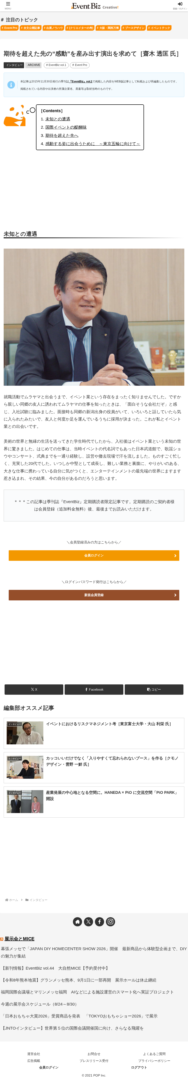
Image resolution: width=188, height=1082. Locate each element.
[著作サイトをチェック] (77, 921)
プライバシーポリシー (154, 1061)
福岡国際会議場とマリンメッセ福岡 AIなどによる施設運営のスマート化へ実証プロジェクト (87, 992)
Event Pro (81, 65)
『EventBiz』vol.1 (80, 81)
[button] (154, 689)
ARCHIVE (34, 65)
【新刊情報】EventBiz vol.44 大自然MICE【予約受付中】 (55, 968)
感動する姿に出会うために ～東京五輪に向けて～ (92, 143)
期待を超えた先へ (61, 135)
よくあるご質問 (154, 1054)
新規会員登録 (94, 595)
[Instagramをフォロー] (110, 921)
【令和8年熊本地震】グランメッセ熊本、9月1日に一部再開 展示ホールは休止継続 (78, 980)
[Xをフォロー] (88, 921)
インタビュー (14, 65)
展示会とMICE (19, 938)
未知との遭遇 (57, 119)
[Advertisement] (94, 190)
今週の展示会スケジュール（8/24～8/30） (40, 1004)
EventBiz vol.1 (57, 65)
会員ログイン (94, 555)
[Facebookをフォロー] (99, 921)
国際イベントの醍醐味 (66, 127)
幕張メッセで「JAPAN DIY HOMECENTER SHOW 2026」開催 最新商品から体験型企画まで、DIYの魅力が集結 (94, 952)
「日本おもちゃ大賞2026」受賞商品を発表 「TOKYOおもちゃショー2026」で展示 (79, 1016)
